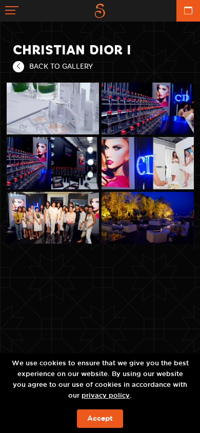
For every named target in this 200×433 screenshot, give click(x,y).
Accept (100, 419)
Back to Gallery (61, 66)
